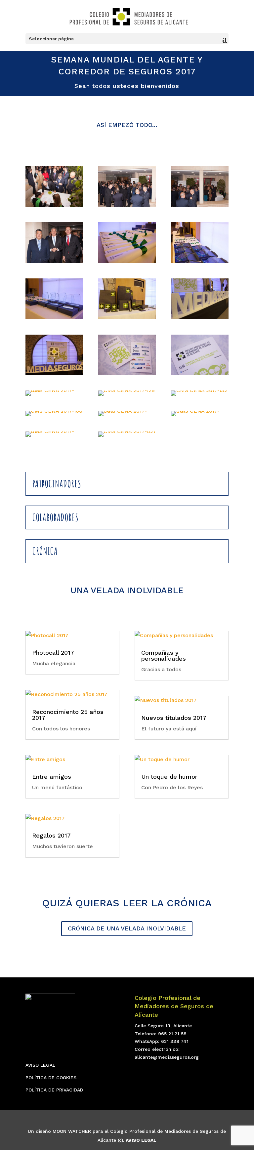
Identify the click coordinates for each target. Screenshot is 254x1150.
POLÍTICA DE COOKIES (50, 1077)
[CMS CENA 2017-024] (54, 395)
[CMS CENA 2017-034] (127, 207)
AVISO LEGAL (40, 1065)
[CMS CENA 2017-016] (127, 319)
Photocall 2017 (53, 652)
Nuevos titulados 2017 (173, 717)
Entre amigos (51, 776)
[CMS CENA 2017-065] (127, 416)
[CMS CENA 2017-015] (54, 319)
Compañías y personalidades (163, 655)
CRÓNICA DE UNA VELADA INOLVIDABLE (127, 928)
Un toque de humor (169, 776)
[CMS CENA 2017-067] (200, 416)
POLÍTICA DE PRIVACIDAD (54, 1089)
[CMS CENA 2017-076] (54, 436)
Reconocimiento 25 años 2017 (68, 714)
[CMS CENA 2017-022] (127, 375)
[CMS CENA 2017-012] (127, 263)
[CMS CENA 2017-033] (54, 207)
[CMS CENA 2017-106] (53, 416)
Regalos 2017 (51, 835)
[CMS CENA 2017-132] (199, 395)
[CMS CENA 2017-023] (200, 375)
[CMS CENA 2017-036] (54, 263)
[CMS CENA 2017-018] (200, 319)
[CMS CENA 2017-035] (200, 207)
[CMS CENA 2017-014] (200, 263)
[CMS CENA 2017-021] (126, 436)
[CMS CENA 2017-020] (54, 375)
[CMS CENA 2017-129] (126, 395)
